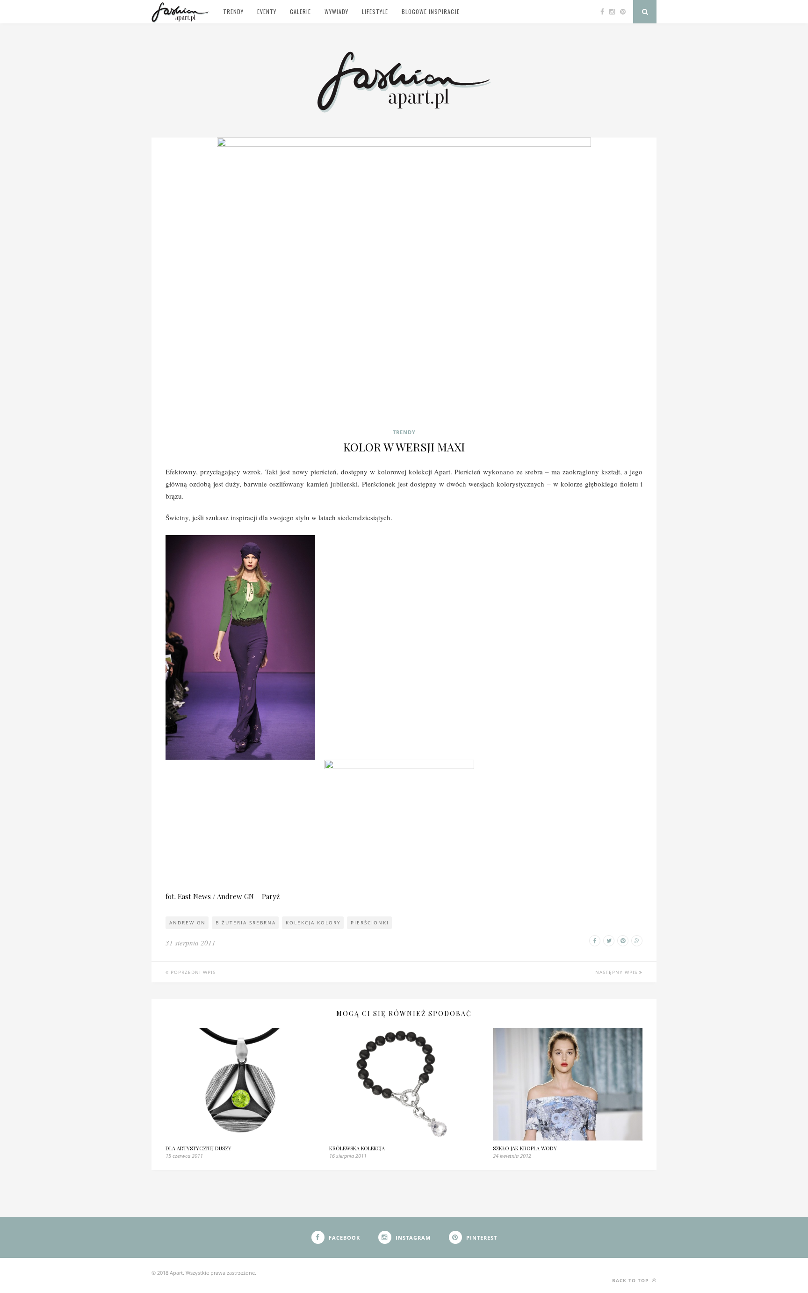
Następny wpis (617, 972)
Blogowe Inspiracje (431, 11)
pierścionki (370, 922)
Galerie (300, 11)
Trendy (233, 11)
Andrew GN (187, 922)
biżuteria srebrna (246, 922)
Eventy (266, 11)
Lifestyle (375, 11)
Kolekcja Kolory (313, 922)
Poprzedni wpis (192, 972)
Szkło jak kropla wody (525, 1148)
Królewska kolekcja (357, 1148)
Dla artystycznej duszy (198, 1148)
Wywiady (336, 11)
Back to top (631, 1280)
